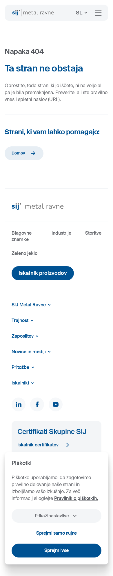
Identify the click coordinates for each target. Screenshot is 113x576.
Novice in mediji (29, 352)
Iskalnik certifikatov (38, 445)
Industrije (61, 233)
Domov (18, 153)
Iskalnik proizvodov (43, 273)
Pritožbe (20, 367)
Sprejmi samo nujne (56, 533)
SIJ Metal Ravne (29, 305)
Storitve (93, 233)
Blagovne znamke (22, 236)
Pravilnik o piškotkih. (76, 498)
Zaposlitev (23, 336)
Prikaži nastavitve (52, 516)
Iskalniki (20, 383)
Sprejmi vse (56, 550)
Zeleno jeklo (24, 253)
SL (79, 12)
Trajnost (20, 320)
